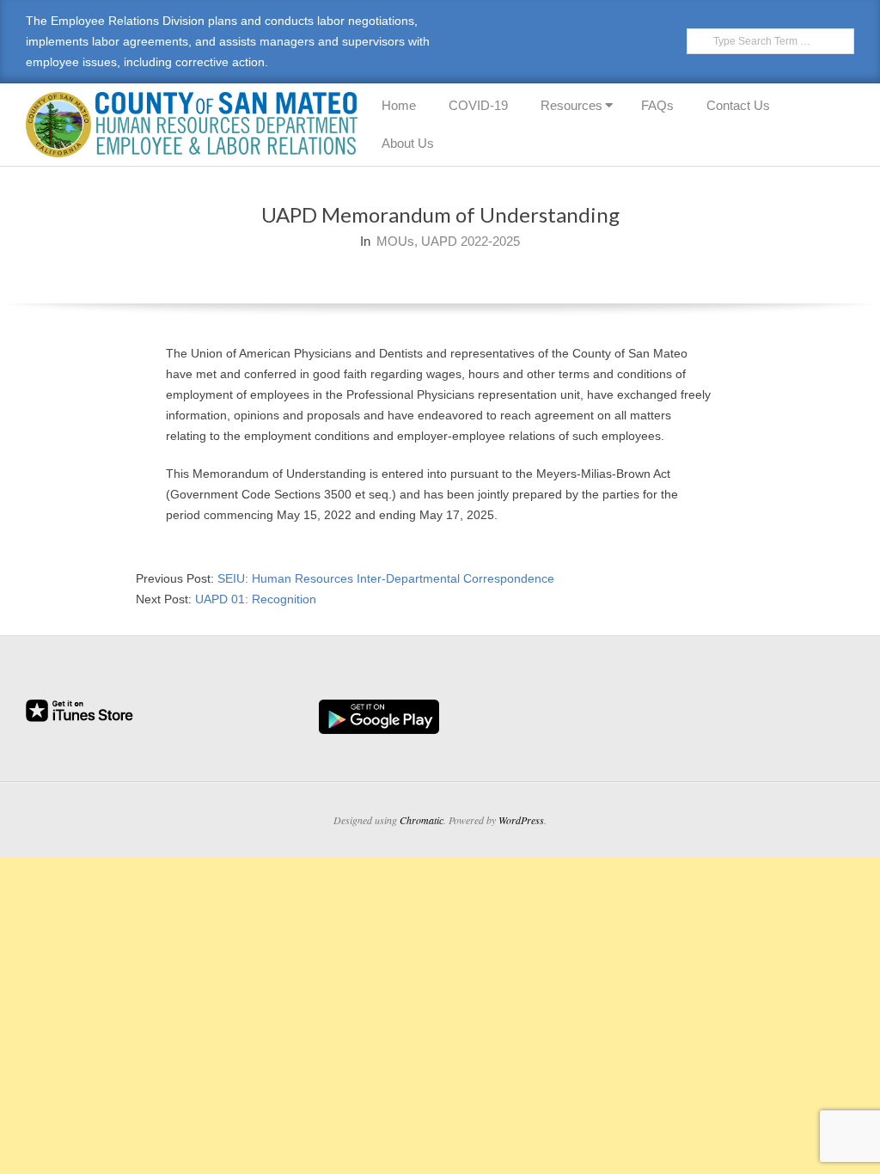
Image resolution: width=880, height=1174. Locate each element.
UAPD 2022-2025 (470, 241)
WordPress (521, 820)
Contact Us (738, 105)
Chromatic (421, 820)
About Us (408, 143)
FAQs (657, 105)
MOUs (395, 241)
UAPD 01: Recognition (255, 599)
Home (399, 105)
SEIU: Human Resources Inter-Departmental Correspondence (385, 578)
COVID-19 (478, 105)
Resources (571, 105)
